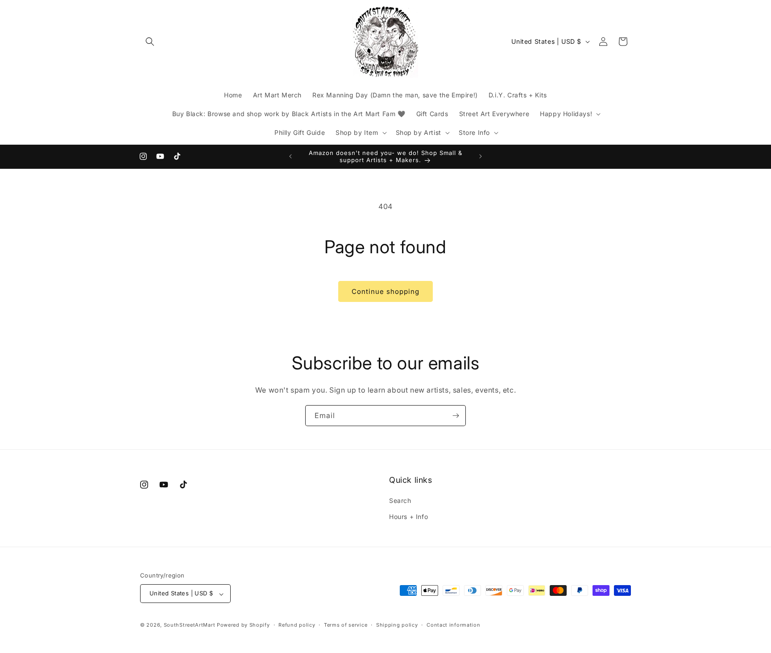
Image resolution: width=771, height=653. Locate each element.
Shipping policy (397, 625)
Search (400, 501)
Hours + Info (408, 516)
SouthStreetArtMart (190, 625)
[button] (150, 41)
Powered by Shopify (243, 625)
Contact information (453, 625)
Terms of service (345, 625)
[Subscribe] (455, 415)
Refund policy (296, 625)
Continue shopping (385, 291)
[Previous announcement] (290, 156)
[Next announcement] (480, 156)
